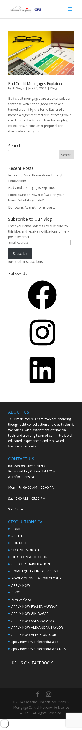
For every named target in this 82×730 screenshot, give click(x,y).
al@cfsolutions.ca (21, 477)
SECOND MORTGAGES (28, 550)
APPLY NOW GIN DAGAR (30, 613)
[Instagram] (42, 348)
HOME (16, 529)
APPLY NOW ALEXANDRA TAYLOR (37, 627)
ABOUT (17, 536)
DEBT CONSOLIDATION (29, 557)
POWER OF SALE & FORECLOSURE (37, 578)
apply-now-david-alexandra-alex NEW (38, 649)
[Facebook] (42, 311)
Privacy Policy (21, 599)
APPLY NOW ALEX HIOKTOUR (33, 634)
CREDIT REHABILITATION (30, 564)
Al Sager (19, 88)
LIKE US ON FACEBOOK (30, 663)
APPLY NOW (20, 585)
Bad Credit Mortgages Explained (35, 83)
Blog (53, 88)
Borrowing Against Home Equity (31, 207)
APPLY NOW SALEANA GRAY (32, 620)
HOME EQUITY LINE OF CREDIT (35, 571)
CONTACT (19, 543)
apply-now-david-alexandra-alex (34, 641)
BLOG (15, 592)
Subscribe (20, 253)
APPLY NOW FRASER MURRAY (34, 606)
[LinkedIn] (42, 386)
